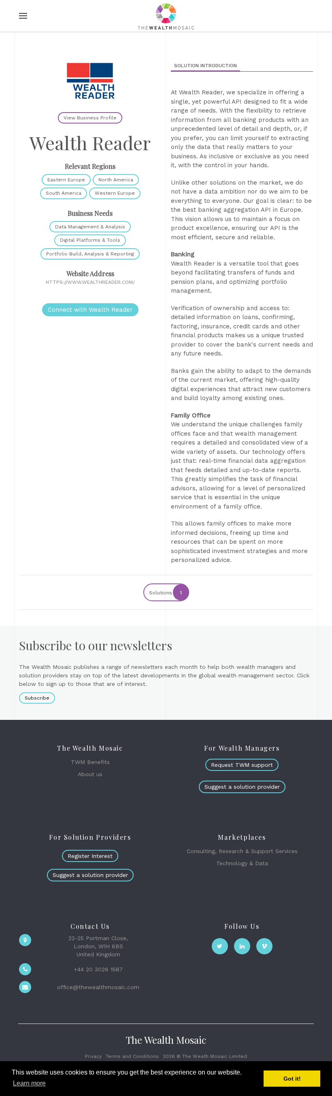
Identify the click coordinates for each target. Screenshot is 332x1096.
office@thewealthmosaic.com (98, 987)
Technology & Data (242, 863)
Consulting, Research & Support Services (242, 851)
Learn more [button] (29, 1083)
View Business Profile (90, 118)
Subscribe (37, 698)
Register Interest (90, 856)
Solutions (165, 593)
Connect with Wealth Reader (90, 309)
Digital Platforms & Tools (90, 240)
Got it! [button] (292, 1078)
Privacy (93, 1056)
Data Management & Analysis (90, 227)
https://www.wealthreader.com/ (90, 282)
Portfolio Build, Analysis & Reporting (90, 254)
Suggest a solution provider (242, 786)
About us (90, 774)
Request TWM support (242, 765)
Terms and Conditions (132, 1056)
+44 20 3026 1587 (98, 969)
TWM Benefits (90, 762)
